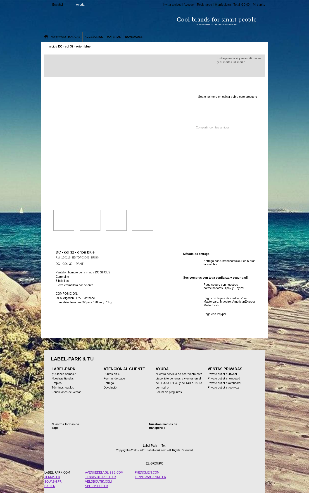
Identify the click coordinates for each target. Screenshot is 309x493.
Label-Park (86, 20)
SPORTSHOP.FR (96, 486)
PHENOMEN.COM (147, 472)
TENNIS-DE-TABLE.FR (100, 477)
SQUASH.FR (53, 481)
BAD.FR (49, 486)
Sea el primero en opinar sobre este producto (227, 96)
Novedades (134, 36)
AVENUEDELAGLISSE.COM (104, 472)
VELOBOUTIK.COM (98, 481)
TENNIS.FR (52, 477)
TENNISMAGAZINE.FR (150, 477)
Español (57, 4)
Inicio (51, 46)
